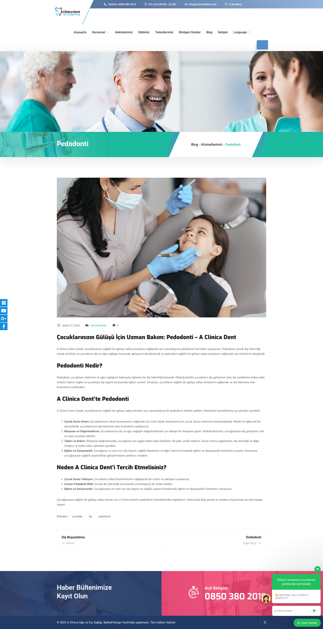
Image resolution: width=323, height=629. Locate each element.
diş (90, 516)
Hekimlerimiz (124, 32)
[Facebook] (257, 622)
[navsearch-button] (262, 45)
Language (240, 32)
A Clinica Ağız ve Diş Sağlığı (84, 622)
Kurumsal (98, 32)
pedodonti (104, 516)
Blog (209, 32)
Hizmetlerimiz (98, 325)
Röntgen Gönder (190, 32)
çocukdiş (77, 516)
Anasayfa (80, 32)
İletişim (223, 32)
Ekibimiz (144, 32)
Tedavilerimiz (164, 32)
